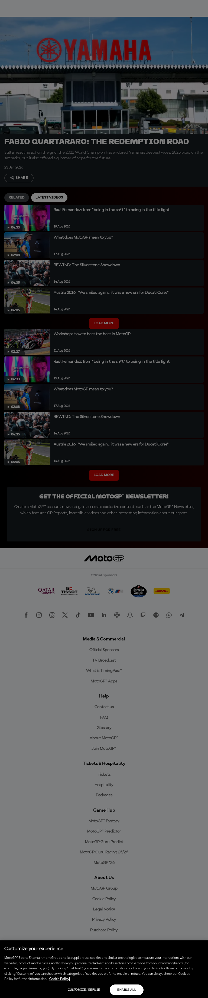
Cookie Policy (59, 979)
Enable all (126, 990)
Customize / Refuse (84, 990)
